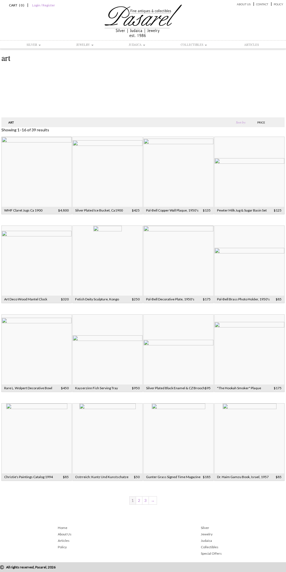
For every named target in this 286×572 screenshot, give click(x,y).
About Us (244, 4)
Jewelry (83, 44)
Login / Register (43, 5)
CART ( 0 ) (15, 5)
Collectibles (192, 44)
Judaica (135, 44)
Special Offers (211, 553)
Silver (32, 44)
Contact (262, 4)
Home (62, 528)
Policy (278, 4)
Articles (251, 44)
